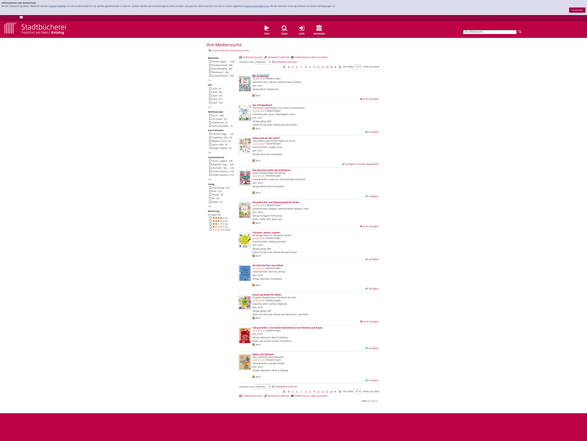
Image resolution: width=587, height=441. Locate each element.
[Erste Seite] (284, 66)
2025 (214, 92)
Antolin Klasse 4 (220, 175)
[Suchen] (520, 31)
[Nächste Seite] (335, 66)
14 (331, 66)
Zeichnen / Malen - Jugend (220, 168)
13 (327, 66)
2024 (214, 95)
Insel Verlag (218, 187)
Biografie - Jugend (220, 164)
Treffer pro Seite (370, 66)
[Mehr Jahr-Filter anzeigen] (210, 107)
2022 (214, 102)
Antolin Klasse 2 (220, 171)
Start (267, 33)
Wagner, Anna (219, 141)
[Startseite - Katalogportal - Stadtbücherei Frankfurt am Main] (35, 28)
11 (318, 66)
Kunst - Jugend (219, 161)
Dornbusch (217, 72)
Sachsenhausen (220, 75)
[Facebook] (6, 18)
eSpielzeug (217, 122)
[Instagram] (11, 18)
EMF (214, 191)
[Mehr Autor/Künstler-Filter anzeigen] (210, 152)
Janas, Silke (217, 144)
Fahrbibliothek (219, 68)
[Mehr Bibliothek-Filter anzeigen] (210, 80)
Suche (284, 33)
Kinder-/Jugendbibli (220, 61)
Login (302, 33)
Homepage (319, 33)
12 (322, 66)
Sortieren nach (246, 62)
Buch (214, 115)
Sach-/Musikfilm (220, 126)
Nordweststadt (219, 65)
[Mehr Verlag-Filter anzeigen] (210, 206)
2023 (214, 99)
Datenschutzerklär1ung (257, 6)
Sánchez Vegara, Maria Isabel (220, 134)
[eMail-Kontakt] (21, 18)
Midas (215, 202)
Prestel (215, 194)
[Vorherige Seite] (288, 66)
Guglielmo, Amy (220, 137)
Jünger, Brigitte (219, 148)
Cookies (52, 6)
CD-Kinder (217, 119)
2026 (214, 88)
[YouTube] (16, 18)
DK (213, 198)
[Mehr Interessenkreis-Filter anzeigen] (210, 179)
